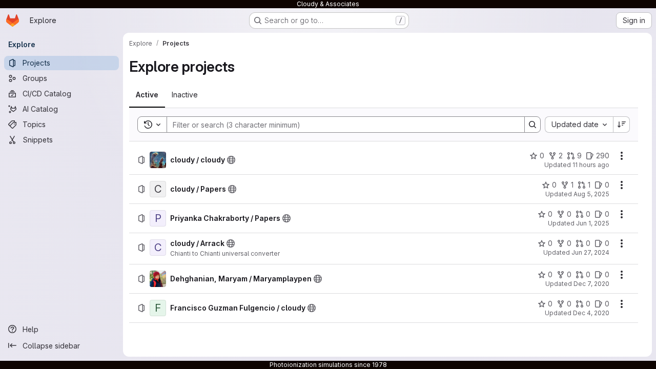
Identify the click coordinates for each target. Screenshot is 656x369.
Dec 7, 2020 (591, 284)
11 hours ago (590, 165)
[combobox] (579, 124)
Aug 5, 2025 (591, 194)
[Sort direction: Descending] (621, 124)
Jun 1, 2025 (592, 223)
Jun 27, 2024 (590, 252)
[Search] (532, 124)
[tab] (147, 95)
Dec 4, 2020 (591, 313)
